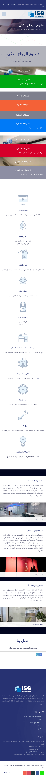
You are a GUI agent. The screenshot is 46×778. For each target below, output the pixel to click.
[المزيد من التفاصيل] (23, 504)
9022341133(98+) (31, 752)
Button (23, 157)
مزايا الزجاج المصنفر (35, 530)
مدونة (39, 725)
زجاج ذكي (36, 378)
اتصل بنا (39, 654)
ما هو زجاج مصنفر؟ (35, 480)
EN (43, 7)
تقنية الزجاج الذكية (35, 722)
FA (3, 4)
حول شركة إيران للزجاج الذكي (32, 716)
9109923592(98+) (11, 4)
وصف (23, 67)
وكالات (39, 719)
